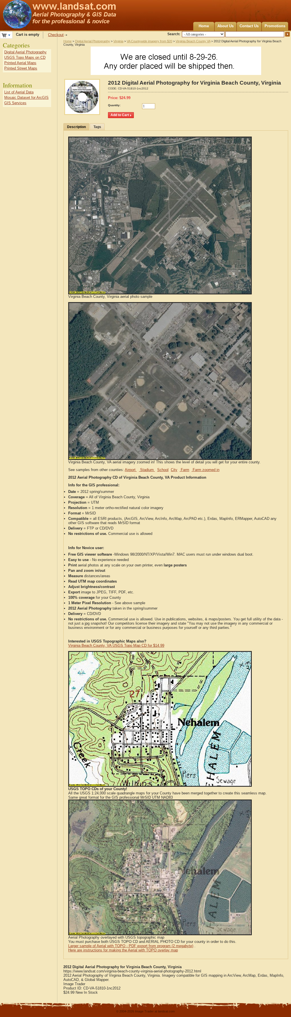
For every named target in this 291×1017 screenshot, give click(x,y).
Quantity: (114, 105)
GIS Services (15, 103)
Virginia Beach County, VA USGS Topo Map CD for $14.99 (116, 645)
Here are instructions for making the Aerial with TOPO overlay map (123, 950)
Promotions (275, 26)
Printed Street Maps (20, 68)
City (174, 470)
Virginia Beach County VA (193, 41)
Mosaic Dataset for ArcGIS (26, 97)
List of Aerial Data (19, 92)
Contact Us (249, 26)
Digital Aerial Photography (92, 41)
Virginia (118, 41)
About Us (225, 26)
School (163, 470)
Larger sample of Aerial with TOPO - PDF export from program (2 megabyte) (130, 946)
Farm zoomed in (205, 470)
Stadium (147, 470)
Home (204, 26)
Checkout (56, 35)
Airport (131, 470)
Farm (184, 470)
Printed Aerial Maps (20, 63)
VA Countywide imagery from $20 (149, 41)
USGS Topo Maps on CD (24, 57)
